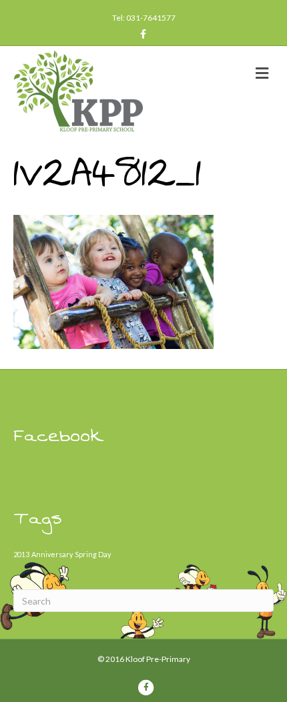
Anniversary (52, 554)
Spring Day (93, 554)
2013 (21, 554)
